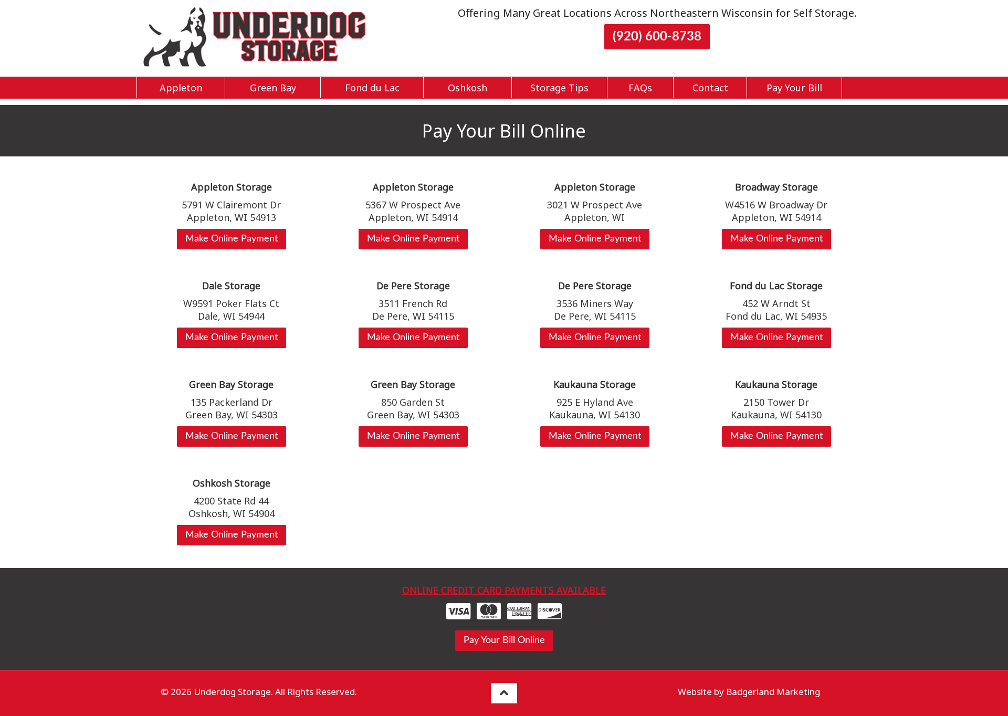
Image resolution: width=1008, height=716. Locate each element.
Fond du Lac (372, 87)
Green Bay (273, 87)
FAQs (640, 87)
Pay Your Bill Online (504, 640)
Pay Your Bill (794, 87)
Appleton (181, 87)
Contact (710, 87)
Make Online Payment (231, 239)
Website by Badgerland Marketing (749, 692)
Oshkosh (467, 87)
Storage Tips (559, 87)
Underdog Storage (232, 692)
